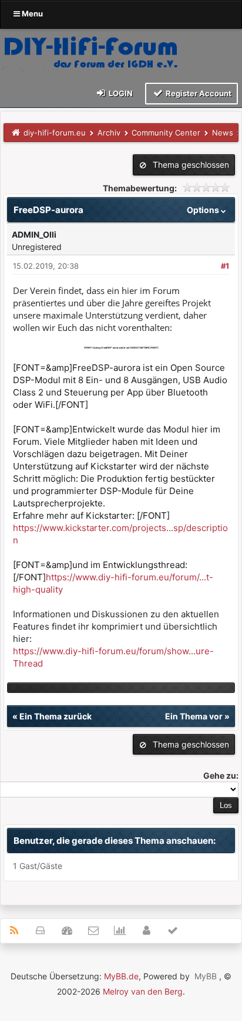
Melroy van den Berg (143, 991)
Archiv (109, 132)
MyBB (205, 976)
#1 (225, 266)
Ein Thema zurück (55, 716)
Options (204, 210)
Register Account (197, 93)
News (222, 132)
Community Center (166, 132)
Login (120, 93)
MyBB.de (121, 976)
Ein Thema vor (194, 716)
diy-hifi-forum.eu (54, 132)
